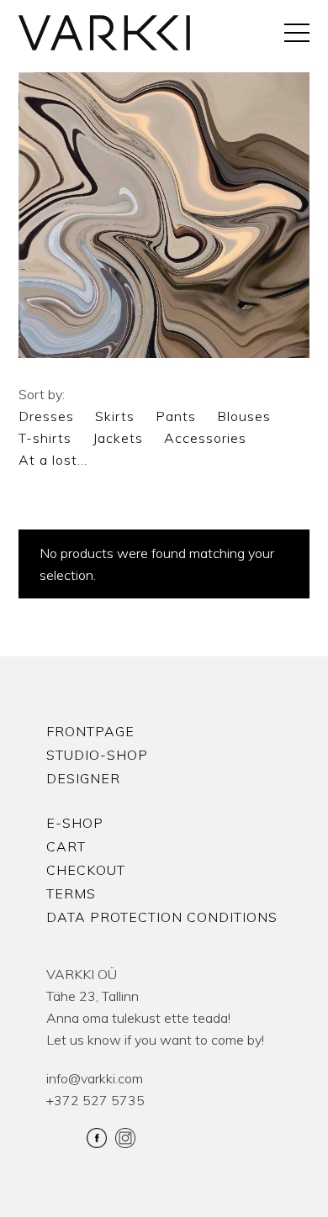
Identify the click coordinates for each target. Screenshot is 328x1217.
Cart (66, 846)
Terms (71, 893)
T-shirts (45, 437)
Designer (83, 778)
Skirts (115, 416)
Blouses (244, 416)
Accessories (205, 437)
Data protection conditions (162, 917)
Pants (176, 416)
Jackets (118, 437)
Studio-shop (97, 754)
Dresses (46, 416)
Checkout (85, 869)
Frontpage (90, 731)
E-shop (74, 822)
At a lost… (53, 459)
